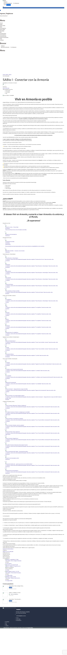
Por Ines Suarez (8, 563)
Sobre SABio (2, 29)
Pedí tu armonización (4, 37)
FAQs (1, 38)
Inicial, (4, 74)
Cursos (1, 15)
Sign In (10, 653)
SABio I (10, 74)
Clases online (2, 25)
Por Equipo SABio (8, 575)
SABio (1, 24)
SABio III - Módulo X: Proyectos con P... (13, 566)
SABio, (7, 74)
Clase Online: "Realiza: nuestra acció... (12, 578)
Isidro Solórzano (6, 88)
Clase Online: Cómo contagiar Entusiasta (13, 560)
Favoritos (5, 15)
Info (1, 32)
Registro (7, 653)
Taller (1, 27)
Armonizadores (3, 28)
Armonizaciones (3, 36)
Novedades (2, 30)
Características (3, 33)
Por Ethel (7, 570)
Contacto (2, 40)
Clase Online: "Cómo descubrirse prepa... (13, 572)
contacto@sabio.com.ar (21, 615)
